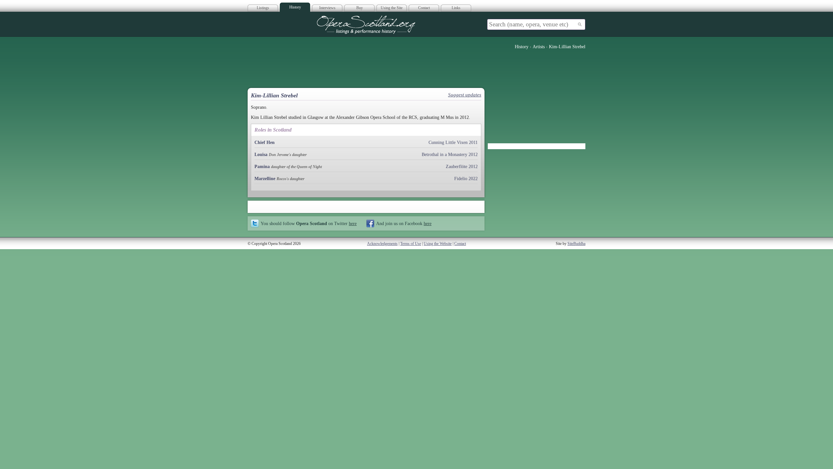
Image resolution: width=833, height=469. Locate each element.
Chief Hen (264, 142)
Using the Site (392, 8)
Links (456, 8)
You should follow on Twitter (309, 223)
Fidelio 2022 (466, 178)
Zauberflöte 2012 (462, 166)
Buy (359, 8)
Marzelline (264, 178)
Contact (424, 8)
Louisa (260, 154)
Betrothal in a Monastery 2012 (450, 154)
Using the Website (438, 243)
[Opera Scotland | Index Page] (366, 25)
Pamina (262, 166)
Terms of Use (410, 243)
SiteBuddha (576, 243)
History (295, 7)
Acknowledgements (382, 243)
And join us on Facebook (403, 223)
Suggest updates (464, 94)
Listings (263, 8)
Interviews (327, 8)
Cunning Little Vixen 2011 (453, 142)
